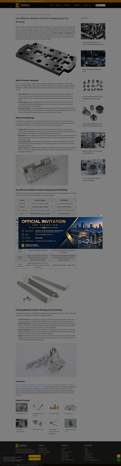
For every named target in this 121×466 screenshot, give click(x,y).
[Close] (101, 215)
